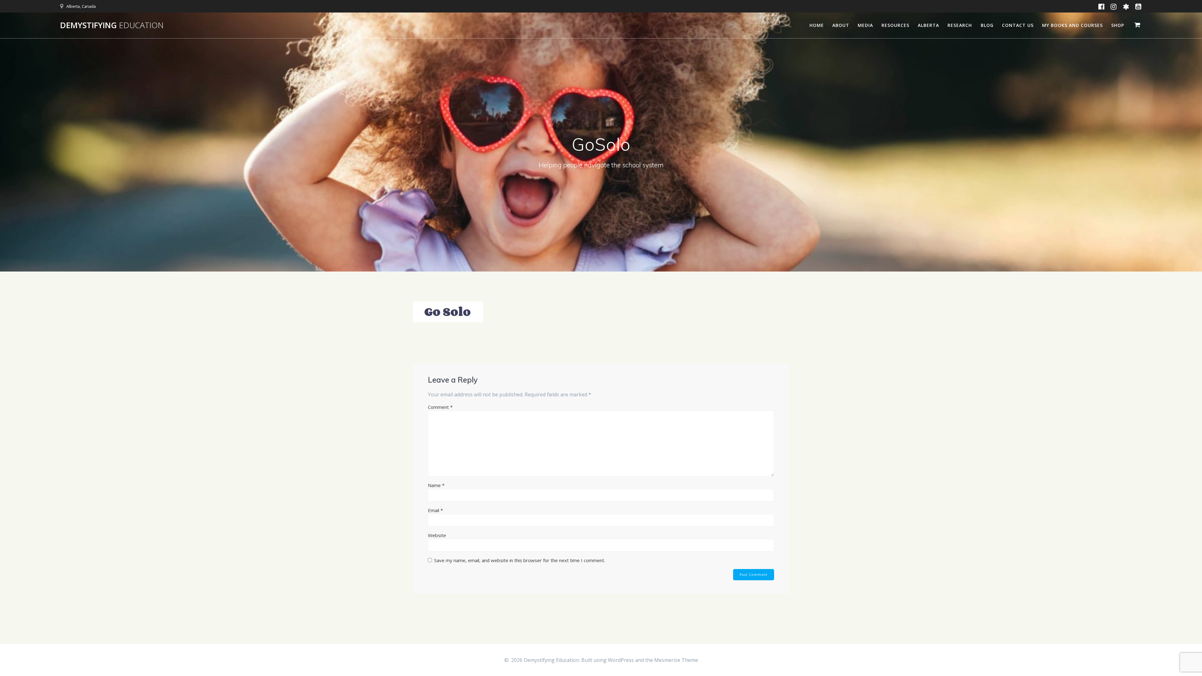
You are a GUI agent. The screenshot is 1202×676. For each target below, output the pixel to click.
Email (435, 510)
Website (437, 535)
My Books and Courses (1072, 25)
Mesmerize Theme (676, 660)
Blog (987, 25)
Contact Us (1018, 25)
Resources (895, 25)
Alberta (928, 25)
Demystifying (112, 25)
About (840, 25)
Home (816, 25)
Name (436, 485)
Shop (1117, 25)
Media (865, 25)
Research (960, 25)
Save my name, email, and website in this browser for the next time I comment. (519, 560)
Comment (440, 407)
